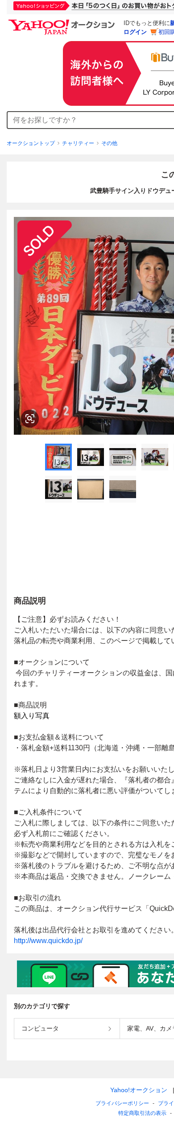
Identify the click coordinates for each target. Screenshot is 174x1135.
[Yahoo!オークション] (63, 21)
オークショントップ (31, 143)
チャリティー (78, 143)
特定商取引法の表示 (142, 1113)
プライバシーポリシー (122, 1103)
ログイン (135, 32)
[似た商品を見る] (30, 419)
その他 (109, 143)
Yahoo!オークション (138, 1089)
